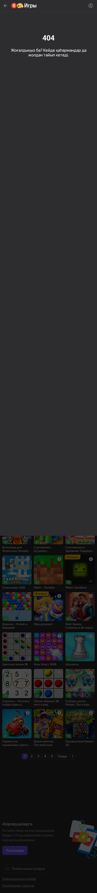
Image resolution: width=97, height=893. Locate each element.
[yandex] (24, 5)
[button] (48, 446)
